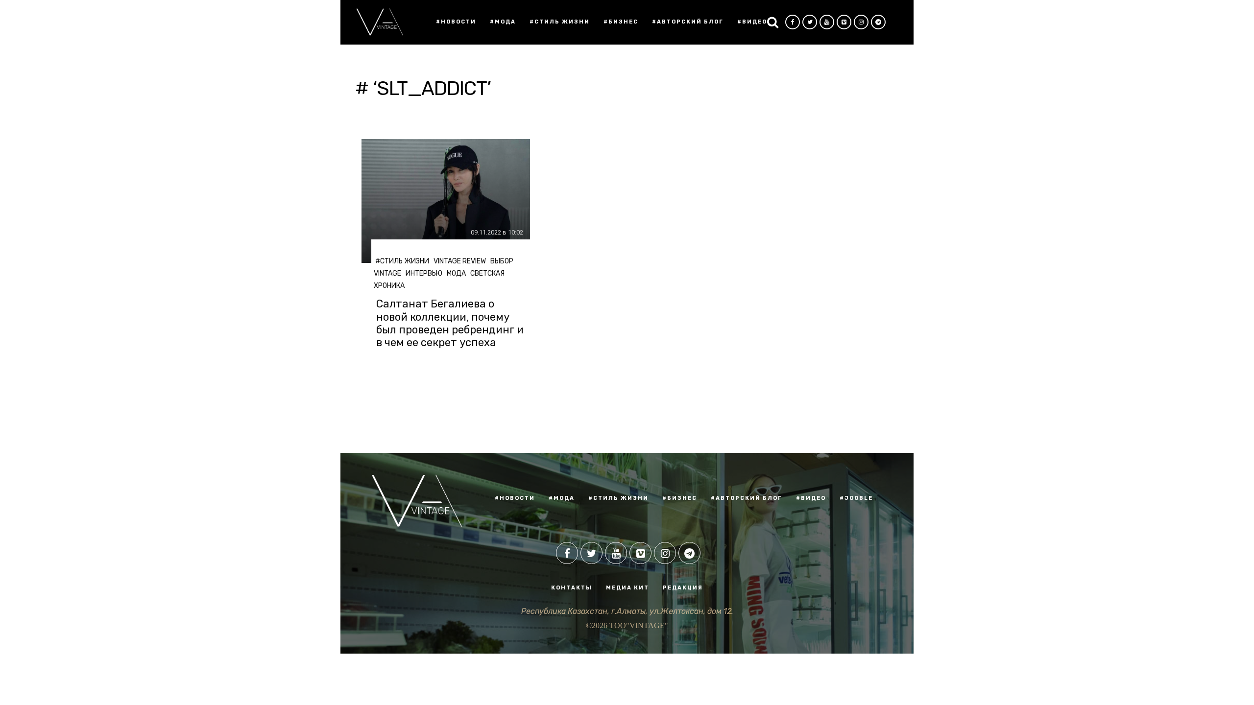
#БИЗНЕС (679, 498)
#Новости (456, 22)
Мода (456, 273)
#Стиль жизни (560, 22)
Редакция (683, 588)
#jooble (856, 498)
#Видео (752, 22)
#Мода (503, 22)
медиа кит (627, 588)
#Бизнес (620, 22)
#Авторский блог (687, 22)
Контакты (571, 588)
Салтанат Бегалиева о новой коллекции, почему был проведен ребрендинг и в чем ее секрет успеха (450, 323)
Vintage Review (460, 261)
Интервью (424, 273)
